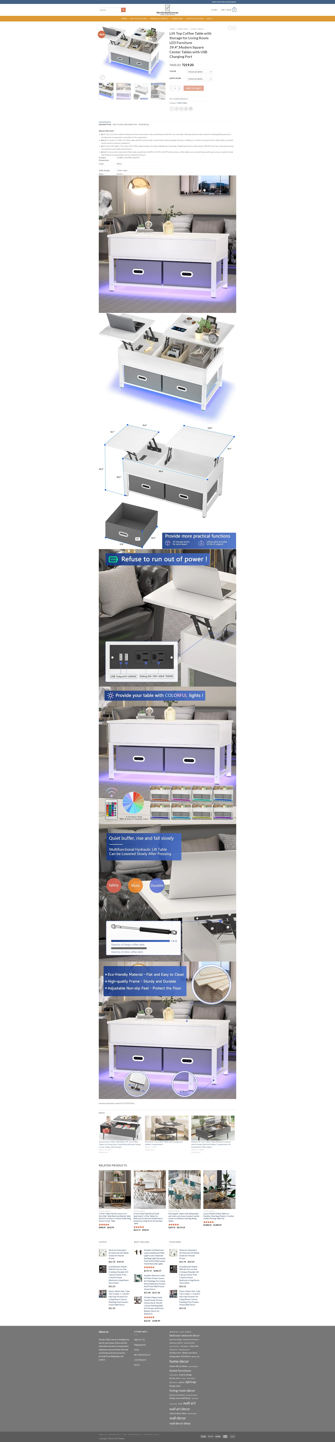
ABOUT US (139, 1339)
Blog (209, 19)
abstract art (173, 1332)
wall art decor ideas (177, 1413)
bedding (188, 1332)
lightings (190, 1382)
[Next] (161, 53)
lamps (184, 1378)
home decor (179, 1361)
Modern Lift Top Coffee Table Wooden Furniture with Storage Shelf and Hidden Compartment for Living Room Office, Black (211, 1144)
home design (193, 1366)
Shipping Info (140, 1344)
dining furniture (184, 1350)
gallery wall (195, 1357)
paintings (195, 1398)
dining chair (173, 1350)
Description (105, 124)
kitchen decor (174, 1378)
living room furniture (177, 1395)
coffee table (194, 1346)
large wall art (191, 1378)
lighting (181, 1382)
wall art (189, 1403)
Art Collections (138, 19)
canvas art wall (189, 1343)
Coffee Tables (196, 29)
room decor (173, 1404)
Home (124, 19)
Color (172, 71)
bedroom (174, 1335)
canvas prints (174, 1346)
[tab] (105, 124)
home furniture (180, 1370)
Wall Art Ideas (192, 1413)
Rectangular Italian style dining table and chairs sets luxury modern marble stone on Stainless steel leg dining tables (183, 1217)
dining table (174, 1356)
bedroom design (175, 1339)
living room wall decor (180, 1398)
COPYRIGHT (140, 1360)
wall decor (177, 1418)
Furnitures (177, 19)
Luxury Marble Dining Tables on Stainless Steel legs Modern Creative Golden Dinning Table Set (218, 1216)
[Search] (123, 10)
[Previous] (103, 53)
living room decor (182, 1390)
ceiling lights (184, 1346)
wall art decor (179, 1409)
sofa (180, 1403)
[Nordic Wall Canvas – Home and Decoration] (167, 10)
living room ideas (191, 1395)
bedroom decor (190, 1335)
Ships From (175, 78)
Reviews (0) (144, 124)
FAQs (136, 1349)
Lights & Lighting (194, 19)
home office (173, 1375)
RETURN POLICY (142, 1354)
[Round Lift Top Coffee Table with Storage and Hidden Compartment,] (167, 1128)
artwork (181, 1332)
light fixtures (173, 1382)
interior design (185, 1375)
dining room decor (189, 1353)
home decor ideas (178, 1366)
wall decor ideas (180, 1423)
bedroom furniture (191, 1339)
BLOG (137, 1365)
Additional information (125, 124)
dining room (175, 1352)
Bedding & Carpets (159, 19)
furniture (186, 1356)
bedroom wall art (176, 1343)
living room (174, 1386)
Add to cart (193, 88)
